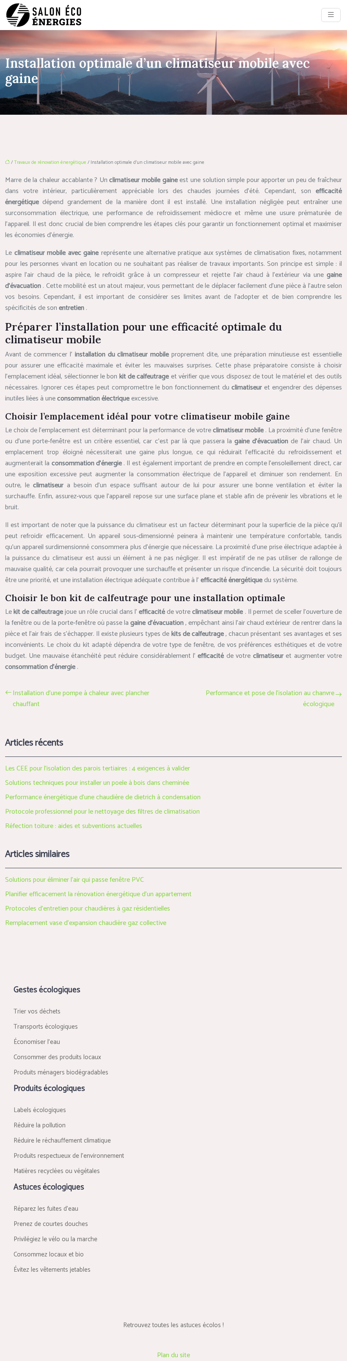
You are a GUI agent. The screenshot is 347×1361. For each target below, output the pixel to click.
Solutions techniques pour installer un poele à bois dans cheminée (97, 783)
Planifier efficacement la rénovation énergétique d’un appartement (98, 894)
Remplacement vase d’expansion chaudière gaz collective (85, 923)
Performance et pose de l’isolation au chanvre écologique (270, 699)
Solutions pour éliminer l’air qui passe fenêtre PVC (74, 880)
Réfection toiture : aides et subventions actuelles (73, 826)
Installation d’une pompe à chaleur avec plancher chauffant (81, 699)
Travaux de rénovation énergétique (50, 162)
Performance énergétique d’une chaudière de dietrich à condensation (103, 797)
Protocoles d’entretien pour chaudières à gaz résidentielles (87, 908)
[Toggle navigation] (331, 15)
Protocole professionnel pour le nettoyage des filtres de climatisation (102, 811)
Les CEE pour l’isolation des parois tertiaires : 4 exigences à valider (97, 768)
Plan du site (173, 1355)
